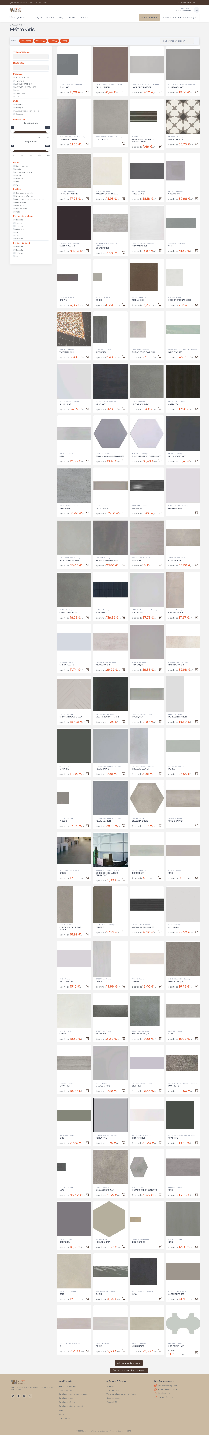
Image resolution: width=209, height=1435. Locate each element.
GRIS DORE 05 (138, 1242)
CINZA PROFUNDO (140, 404)
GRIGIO (99, 300)
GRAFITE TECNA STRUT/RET (108, 717)
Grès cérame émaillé (24, 193)
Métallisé (19, 179)
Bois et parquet (21, 166)
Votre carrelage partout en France (121, 1394)
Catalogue (37, 17)
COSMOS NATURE (67, 246)
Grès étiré (19, 206)
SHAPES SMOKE (103, 1086)
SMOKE (99, 1294)
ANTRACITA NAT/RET (141, 1034)
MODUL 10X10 (138, 300)
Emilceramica (64, 1418)
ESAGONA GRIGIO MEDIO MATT (110, 456)
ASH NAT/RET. (138, 1346)
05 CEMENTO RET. (176, 1294)
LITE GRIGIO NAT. (176, 1346)
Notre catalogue (149, 17)
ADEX (17, 97)
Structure (19, 239)
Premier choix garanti (167, 1386)
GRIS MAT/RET (138, 1138)
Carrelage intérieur (67, 1402)
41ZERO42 (19, 81)
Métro (52, 41)
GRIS (170, 246)
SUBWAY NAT (174, 194)
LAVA (170, 1034)
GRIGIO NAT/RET (139, 246)
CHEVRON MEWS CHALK (71, 717)
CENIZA (63, 1034)
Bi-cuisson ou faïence (24, 196)
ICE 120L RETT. (138, 612)
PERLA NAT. (137, 560)
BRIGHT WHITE (175, 352)
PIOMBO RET (174, 1086)
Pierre (17, 182)
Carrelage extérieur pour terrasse (73, 1394)
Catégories (17, 17)
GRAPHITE (64, 769)
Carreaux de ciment (23, 172)
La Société (111, 1386)
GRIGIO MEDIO (102, 508)
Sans (17, 235)
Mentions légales (116, 1431)
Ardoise (18, 169)
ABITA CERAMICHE (23, 84)
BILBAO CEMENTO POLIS (143, 352)
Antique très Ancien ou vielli (27, 111)
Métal (17, 212)
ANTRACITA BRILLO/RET (143, 927)
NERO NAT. (101, 404)
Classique (19, 114)
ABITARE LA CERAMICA (25, 87)
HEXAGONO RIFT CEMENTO (144, 1190)
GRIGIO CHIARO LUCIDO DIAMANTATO (107, 874)
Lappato (18, 223)
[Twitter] (13, 1396)
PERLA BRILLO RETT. (177, 717)
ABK (17, 90)
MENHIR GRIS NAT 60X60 (179, 300)
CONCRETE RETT (175, 560)
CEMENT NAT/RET (176, 612)
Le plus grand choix (166, 1393)
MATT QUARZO (66, 982)
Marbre (18, 185)
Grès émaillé (20, 202)
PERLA (171, 769)
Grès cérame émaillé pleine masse (29, 199)
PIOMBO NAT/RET (176, 982)
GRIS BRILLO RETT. (68, 665)
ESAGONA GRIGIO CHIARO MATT (146, 456)
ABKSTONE (20, 93)
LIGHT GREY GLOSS (68, 139)
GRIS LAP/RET (138, 665)
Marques (50, 17)
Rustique (19, 108)
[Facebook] (18, 1396)
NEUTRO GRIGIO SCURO (107, 560)
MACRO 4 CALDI (175, 139)
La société (72, 17)
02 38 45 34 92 (41, 2)
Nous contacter (113, 1398)
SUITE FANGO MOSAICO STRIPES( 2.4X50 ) (142, 140)
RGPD (129, 1431)
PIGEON (63, 821)
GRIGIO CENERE (103, 87)
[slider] (13, 131)
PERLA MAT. (101, 1138)
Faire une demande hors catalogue (180, 17)
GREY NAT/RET (102, 248)
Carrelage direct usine (167, 1389)
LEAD (62, 1190)
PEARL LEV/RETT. (103, 821)
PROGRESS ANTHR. (69, 194)
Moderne (19, 105)
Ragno (61, 1414)
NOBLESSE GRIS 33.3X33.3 (107, 194)
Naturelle (19, 220)
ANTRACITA (101, 352)
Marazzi (62, 1410)
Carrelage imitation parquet (71, 1406)
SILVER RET (65, 508)
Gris (63, 41)
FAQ (61, 17)
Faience (39, 41)
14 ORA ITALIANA (22, 78)
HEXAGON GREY (103, 1242)
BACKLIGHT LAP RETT (69, 560)
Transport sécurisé (166, 1397)
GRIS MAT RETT (175, 508)
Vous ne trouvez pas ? (187, 2)
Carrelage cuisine (66, 1398)
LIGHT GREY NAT (175, 87)
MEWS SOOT (101, 612)
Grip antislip (20, 229)
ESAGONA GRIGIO (140, 821)
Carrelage (25, 41)
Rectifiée (19, 247)
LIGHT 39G (136, 1086)
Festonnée (20, 253)
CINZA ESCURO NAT (105, 1190)
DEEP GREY (65, 1242)
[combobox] (177, 41)
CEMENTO (100, 927)
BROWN (63, 300)
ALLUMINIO (173, 927)
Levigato (19, 226)
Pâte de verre (21, 209)
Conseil (84, 17)
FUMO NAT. (65, 87)
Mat (17, 232)
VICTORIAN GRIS (67, 352)
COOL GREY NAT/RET (141, 87)
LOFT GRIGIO (102, 139)
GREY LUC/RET (138, 194)
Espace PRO (112, 1402)
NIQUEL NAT (65, 404)
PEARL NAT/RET (103, 769)
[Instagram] (24, 1396)
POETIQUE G (137, 717)
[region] (31, 86)
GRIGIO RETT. (138, 873)
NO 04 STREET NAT (176, 456)
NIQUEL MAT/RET (103, 665)
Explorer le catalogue (68, 1386)
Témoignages (112, 1390)
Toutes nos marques (67, 1390)
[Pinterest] (30, 1396)
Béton (18, 175)
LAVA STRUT (65, 1086)
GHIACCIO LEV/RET (140, 769)
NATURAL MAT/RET (176, 665)
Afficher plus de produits (128, 1363)
